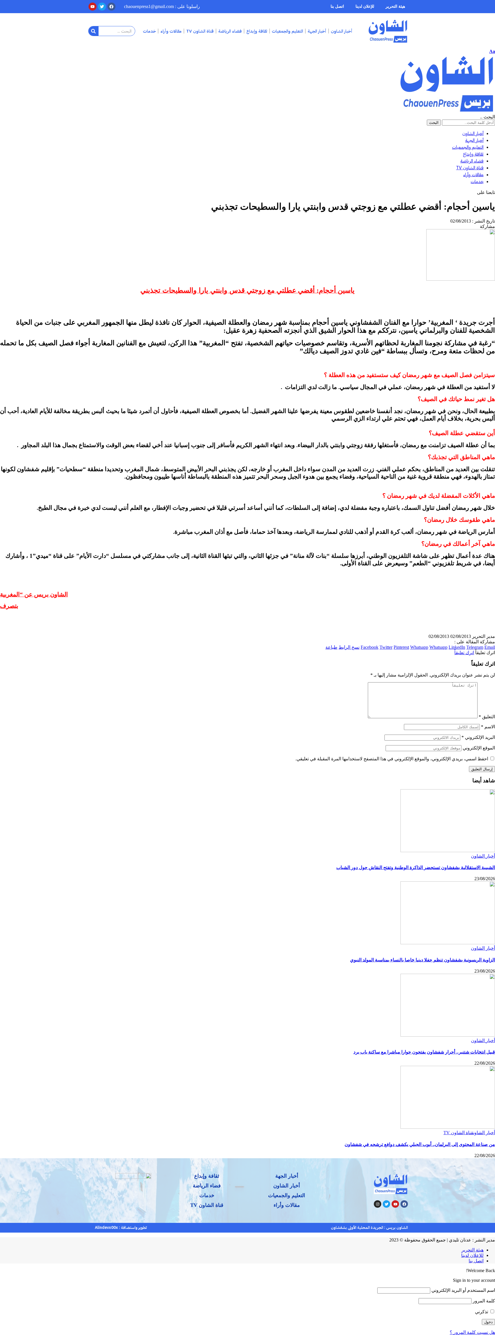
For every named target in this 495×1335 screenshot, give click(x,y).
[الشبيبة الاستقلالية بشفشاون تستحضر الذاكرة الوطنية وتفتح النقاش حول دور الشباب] (447, 850)
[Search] (94, 31)
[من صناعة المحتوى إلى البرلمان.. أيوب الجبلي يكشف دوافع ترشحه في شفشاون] (447, 1127)
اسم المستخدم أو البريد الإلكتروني (463, 1290)
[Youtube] (395, 1204)
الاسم (488, 726)
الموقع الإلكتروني (479, 747)
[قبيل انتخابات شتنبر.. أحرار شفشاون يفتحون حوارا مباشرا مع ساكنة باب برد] (447, 1035)
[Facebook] (404, 1204)
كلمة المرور (484, 1300)
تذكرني (482, 1311)
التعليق (487, 716)
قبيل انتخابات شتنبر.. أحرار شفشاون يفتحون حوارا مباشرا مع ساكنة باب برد (424, 1052)
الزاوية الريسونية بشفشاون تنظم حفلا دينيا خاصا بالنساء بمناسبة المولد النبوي (422, 959)
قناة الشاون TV (458, 1132)
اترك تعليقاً (464, 652)
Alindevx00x (106, 1228)
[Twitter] (386, 1204)
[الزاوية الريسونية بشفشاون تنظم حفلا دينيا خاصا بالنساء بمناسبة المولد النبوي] (447, 942)
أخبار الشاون (483, 856)
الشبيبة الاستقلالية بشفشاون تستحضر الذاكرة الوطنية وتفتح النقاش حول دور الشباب (415, 867)
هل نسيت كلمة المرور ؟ (472, 1332)
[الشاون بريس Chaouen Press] (446, 111)
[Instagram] (377, 1204)
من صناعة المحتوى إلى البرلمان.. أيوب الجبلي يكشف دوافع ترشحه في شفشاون (420, 1144)
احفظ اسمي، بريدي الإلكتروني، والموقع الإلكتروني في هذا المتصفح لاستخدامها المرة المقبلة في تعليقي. (391, 758)
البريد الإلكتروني (478, 737)
